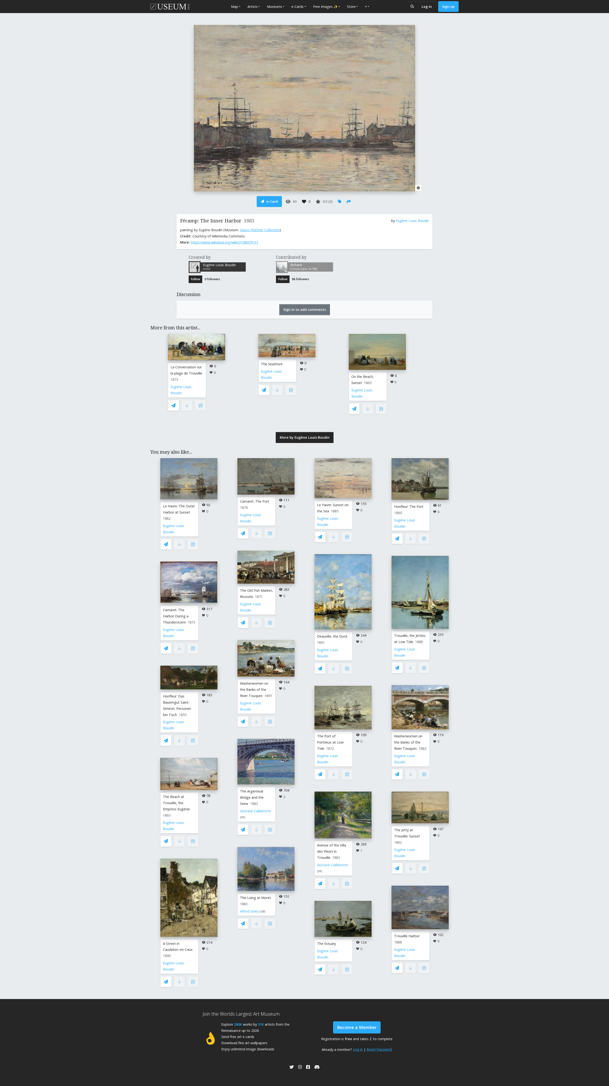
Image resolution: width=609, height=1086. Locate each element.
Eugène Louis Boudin (412, 220)
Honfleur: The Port (408, 506)
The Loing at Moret (255, 897)
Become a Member (357, 1027)
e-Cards (297, 6)
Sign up (448, 6)
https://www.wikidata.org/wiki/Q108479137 (224, 242)
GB (262, 911)
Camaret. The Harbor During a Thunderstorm (175, 616)
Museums (274, 6)
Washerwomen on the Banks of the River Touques (254, 689)
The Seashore (272, 364)
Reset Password (379, 1049)
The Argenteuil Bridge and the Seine (252, 797)
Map (234, 6)
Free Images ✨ (325, 6)
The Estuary (326, 943)
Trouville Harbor (407, 936)
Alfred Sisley (249, 911)
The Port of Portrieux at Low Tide (330, 742)
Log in (427, 6)
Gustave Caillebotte (255, 811)
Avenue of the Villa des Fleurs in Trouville (331, 851)
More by (304, 437)
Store (351, 6)
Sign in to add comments (304, 309)
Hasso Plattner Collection (260, 230)
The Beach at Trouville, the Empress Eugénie (176, 802)
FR (242, 817)
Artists (252, 6)
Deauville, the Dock (332, 636)
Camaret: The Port (254, 501)
